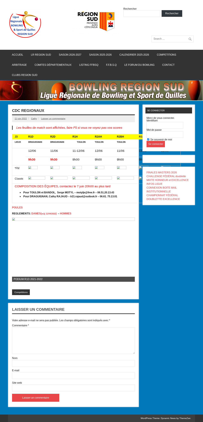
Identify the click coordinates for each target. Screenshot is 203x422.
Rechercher (130, 8)
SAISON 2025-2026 (100, 54)
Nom (14, 358)
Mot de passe (154, 130)
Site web (17, 383)
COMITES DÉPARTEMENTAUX (53, 65)
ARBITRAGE (19, 65)
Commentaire (20, 325)
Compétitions (21, 292)
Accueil (17, 54)
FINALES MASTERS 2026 (162, 172)
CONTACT (168, 65)
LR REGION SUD (41, 54)
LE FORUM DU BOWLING (139, 65)
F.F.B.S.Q (111, 65)
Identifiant (152, 120)
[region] (73, 250)
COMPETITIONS (166, 54)
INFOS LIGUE (155, 184)
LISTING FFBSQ (88, 65)
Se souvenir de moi (161, 139)
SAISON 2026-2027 (70, 54)
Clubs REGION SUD (24, 75)
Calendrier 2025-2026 (134, 54)
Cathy (34, 118)
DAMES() (44, 213)
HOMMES (65, 213)
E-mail (15, 370)
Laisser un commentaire (53, 118)
